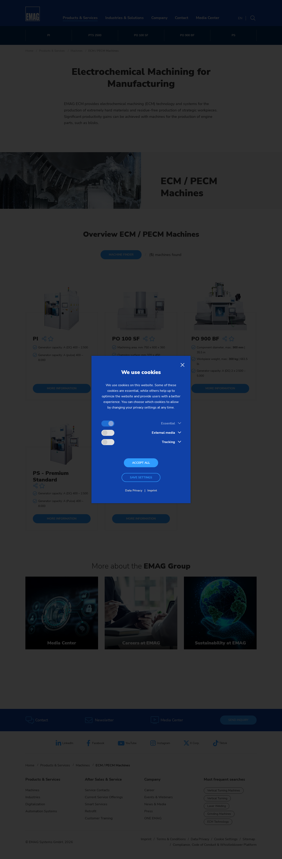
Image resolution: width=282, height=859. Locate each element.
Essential (168, 423)
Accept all (141, 463)
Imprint (152, 490)
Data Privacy (133, 490)
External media (163, 432)
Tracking (168, 442)
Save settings (141, 477)
